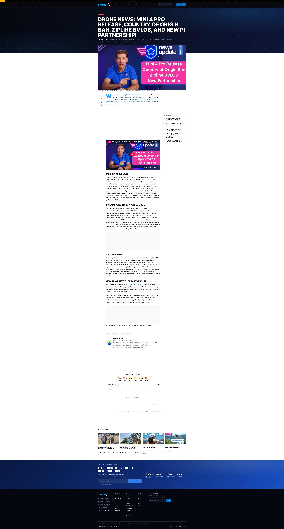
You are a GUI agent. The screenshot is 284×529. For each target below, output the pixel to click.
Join (168, 500)
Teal (116, 508)
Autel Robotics (118, 498)
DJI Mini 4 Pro (128, 177)
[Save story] (101, 95)
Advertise (140, 500)
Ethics (139, 503)
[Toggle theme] (174, 5)
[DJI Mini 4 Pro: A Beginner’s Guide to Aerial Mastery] (175, 438)
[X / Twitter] (99, 510)
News (120, 4)
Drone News (129, 496)
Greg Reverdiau (118, 338)
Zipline (106, 10)
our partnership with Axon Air (132, 284)
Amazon (116, 505)
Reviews (144, 4)
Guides (138, 4)
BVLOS (108, 260)
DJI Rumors (128, 500)
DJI (115, 496)
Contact (139, 498)
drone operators (126, 217)
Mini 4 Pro (140, 193)
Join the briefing (134, 481)
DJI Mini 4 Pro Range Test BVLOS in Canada (149, 446)
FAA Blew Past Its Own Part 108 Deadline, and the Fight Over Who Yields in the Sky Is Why (129, 447)
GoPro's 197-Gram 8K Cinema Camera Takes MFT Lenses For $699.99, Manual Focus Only (173, 119)
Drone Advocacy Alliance (144, 226)
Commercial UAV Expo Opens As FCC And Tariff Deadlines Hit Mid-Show (174, 125)
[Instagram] (109, 510)
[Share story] (101, 98)
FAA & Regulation (130, 505)
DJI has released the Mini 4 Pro (131, 97)
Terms (175, 526)
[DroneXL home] (104, 5)
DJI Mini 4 (115, 333)
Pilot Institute (125, 333)
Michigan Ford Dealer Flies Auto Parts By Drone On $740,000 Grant (174, 130)
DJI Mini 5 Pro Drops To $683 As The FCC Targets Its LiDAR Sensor (174, 141)
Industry (152, 4)
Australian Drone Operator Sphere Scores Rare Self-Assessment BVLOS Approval (106, 447)
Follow (155, 342)
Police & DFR (129, 508)
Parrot (116, 503)
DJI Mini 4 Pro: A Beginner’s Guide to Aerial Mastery (172, 446)
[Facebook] (102, 510)
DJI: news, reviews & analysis (153, 412)
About (139, 496)
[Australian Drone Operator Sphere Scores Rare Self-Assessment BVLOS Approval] (108, 438)
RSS (185, 526)
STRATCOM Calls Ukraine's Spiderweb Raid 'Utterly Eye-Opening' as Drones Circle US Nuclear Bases (173, 135)
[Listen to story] (101, 102)
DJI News (126, 4)
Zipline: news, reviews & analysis (136, 412)
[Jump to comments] (101, 105)
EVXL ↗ (139, 505)
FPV (127, 513)
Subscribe (181, 4)
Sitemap (180, 526)
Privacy (170, 526)
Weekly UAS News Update (130, 95)
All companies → (118, 510)
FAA (133, 4)
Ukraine (128, 510)
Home (114, 4)
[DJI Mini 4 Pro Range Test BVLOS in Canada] (153, 438)
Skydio (116, 500)
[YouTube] (105, 510)
